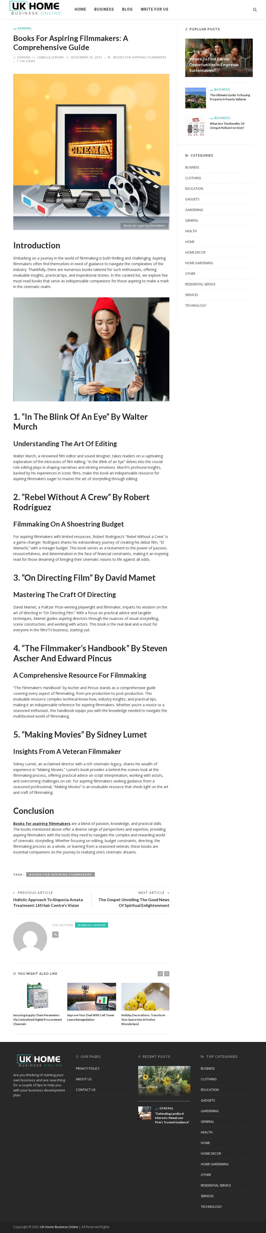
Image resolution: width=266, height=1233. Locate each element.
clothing (193, 178)
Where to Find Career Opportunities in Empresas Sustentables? (214, 64)
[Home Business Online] (35, 7)
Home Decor (195, 252)
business (104, 9)
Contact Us (85, 1090)
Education (194, 188)
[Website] (55, 934)
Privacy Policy (87, 1068)
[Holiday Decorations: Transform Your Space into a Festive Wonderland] (145, 997)
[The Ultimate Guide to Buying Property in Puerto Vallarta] (195, 97)
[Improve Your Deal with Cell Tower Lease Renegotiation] (91, 997)
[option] (37, 1004)
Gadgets (192, 199)
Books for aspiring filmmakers (139, 57)
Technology (195, 305)
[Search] (255, 9)
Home (80, 9)
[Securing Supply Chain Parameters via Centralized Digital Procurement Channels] (37, 997)
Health (191, 231)
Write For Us (155, 9)
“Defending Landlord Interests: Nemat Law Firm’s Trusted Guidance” (172, 1118)
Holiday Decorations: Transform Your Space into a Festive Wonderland (143, 1019)
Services (191, 295)
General (25, 28)
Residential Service (200, 284)
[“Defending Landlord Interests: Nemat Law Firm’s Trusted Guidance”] (144, 1112)
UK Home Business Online (59, 1227)
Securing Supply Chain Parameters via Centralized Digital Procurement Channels (37, 1019)
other (190, 273)
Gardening (194, 210)
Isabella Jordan (50, 57)
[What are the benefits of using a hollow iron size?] (195, 126)
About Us (83, 1079)
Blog (127, 9)
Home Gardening (199, 263)
